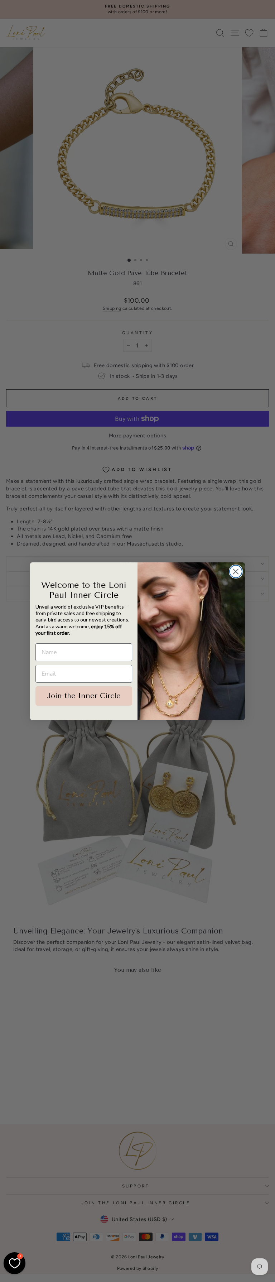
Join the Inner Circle (84, 696)
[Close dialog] (236, 571)
